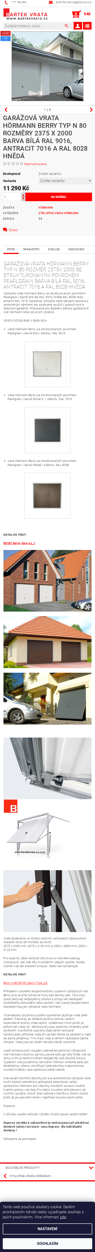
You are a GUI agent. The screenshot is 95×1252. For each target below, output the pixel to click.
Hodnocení (76, 249)
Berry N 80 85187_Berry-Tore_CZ (25, 983)
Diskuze (54, 249)
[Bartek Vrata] (25, 14)
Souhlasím (47, 1243)
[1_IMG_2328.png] (47, 358)
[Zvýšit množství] (23, 195)
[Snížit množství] (23, 199)
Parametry (31, 249)
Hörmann (46, 207)
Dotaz (13, 230)
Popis (11, 249)
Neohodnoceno (35, 164)
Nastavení (47, 1229)
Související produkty (23, 1167)
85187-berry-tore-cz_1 (19, 543)
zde (63, 1217)
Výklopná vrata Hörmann (58, 213)
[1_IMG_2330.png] (47, 423)
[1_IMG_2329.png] (47, 489)
